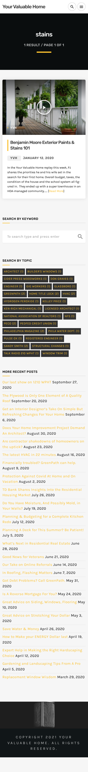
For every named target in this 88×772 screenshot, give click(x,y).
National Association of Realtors (32, 316)
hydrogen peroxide (21, 301)
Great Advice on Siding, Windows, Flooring (39, 602)
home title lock (44, 294)
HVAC (69, 294)
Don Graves (62, 279)
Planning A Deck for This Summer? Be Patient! (43, 530)
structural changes (50, 346)
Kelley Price (54, 301)
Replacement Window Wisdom (29, 677)
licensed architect (62, 309)
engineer (13, 286)
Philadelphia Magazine (24, 331)
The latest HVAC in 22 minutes (29, 454)
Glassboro (64, 286)
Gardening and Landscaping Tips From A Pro (41, 663)
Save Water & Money (20, 629)
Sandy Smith (16, 346)
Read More (56, 191)
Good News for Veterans (23, 557)
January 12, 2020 (38, 158)
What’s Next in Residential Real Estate (36, 543)
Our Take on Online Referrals (27, 564)
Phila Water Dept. (63, 331)
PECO (10, 323)
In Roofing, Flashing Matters (27, 572)
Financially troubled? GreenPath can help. (39, 463)
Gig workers (38, 286)
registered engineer (44, 338)
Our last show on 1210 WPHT (26, 382)
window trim (55, 353)
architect (13, 271)
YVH (13, 127)
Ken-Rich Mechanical (22, 309)
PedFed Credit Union (38, 323)
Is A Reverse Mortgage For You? (29, 594)
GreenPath (14, 294)
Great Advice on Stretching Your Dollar (36, 615)
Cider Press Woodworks (25, 279)
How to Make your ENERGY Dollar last (35, 636)
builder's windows (44, 271)
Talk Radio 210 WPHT (21, 353)
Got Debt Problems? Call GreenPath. (33, 580)
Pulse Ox (13, 338)
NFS (70, 316)
